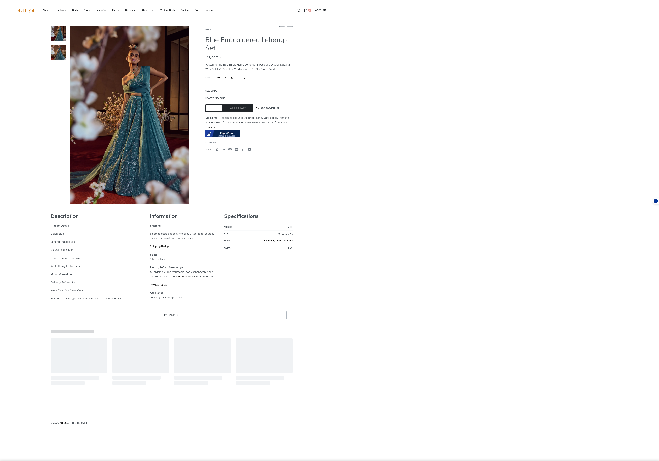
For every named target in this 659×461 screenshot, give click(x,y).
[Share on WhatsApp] (216, 149)
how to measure (215, 98)
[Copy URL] (223, 149)
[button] (172, 315)
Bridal (209, 29)
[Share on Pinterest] (243, 149)
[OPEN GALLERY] (129, 115)
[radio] (219, 78)
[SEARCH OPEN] (298, 10)
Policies (210, 127)
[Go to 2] (58, 52)
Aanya (63, 422)
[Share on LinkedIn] (236, 149)
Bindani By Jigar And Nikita (278, 240)
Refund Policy (186, 276)
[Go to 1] (58, 33)
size (207, 77)
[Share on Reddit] (249, 149)
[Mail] (230, 149)
